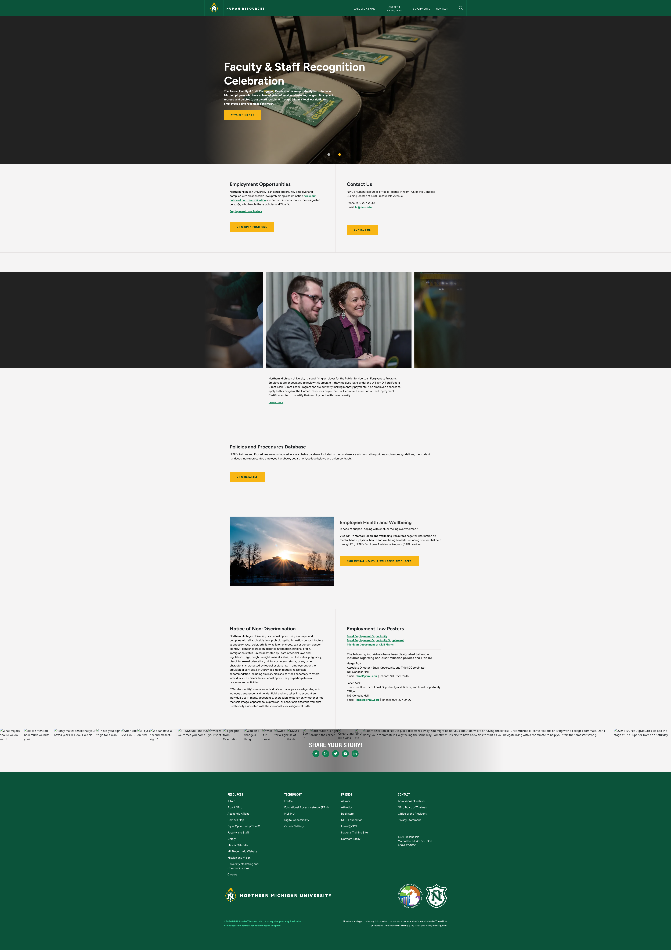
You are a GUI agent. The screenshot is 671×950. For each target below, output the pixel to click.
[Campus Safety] (436, 896)
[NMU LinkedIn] (355, 753)
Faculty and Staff (238, 832)
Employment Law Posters (246, 211)
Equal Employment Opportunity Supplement (375, 632)
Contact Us (362, 230)
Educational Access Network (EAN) (306, 807)
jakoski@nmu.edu (367, 691)
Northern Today (350, 838)
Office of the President (412, 813)
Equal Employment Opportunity (367, 627)
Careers (232, 874)
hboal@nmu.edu (366, 667)
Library (232, 838)
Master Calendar (238, 845)
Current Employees (394, 9)
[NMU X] (335, 753)
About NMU (235, 807)
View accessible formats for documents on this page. (252, 925)
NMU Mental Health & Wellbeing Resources (379, 553)
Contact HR (444, 9)
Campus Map (236, 820)
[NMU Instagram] (325, 753)
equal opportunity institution (285, 921)
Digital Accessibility (296, 820)
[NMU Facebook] (315, 753)
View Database (247, 468)
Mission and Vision (239, 857)
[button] (460, 7)
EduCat (289, 801)
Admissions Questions (411, 801)
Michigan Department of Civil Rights (370, 636)
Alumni (345, 801)
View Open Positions (252, 227)
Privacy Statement (409, 820)
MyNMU (289, 813)
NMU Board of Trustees (412, 807)
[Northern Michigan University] (214, 8)
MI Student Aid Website (242, 851)
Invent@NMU (349, 826)
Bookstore (347, 813)
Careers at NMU (365, 9)
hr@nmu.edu (363, 207)
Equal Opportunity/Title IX (244, 826)
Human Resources (245, 8)
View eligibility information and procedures (296, 394)
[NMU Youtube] (345, 753)
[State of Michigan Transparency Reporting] (410, 896)
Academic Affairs (238, 813)
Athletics (346, 807)
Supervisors (421, 9)
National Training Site (354, 832)
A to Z (231, 801)
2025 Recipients (242, 115)
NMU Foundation (351, 820)
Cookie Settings (294, 826)
